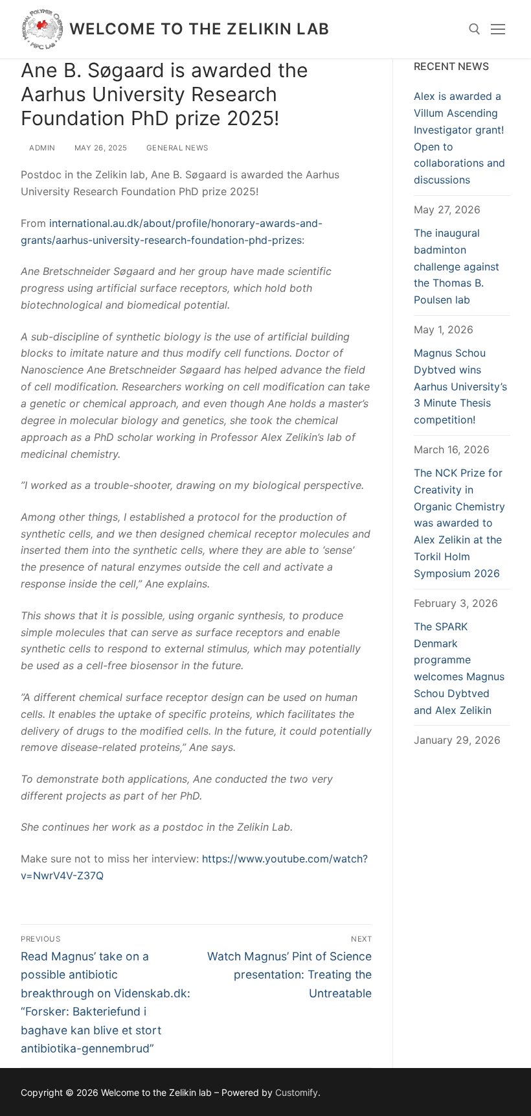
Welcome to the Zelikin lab (199, 28)
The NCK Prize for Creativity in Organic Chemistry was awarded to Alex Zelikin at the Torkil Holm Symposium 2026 (459, 523)
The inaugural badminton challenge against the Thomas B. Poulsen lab (456, 266)
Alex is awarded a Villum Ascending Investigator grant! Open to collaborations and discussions (459, 137)
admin (41, 147)
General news (176, 147)
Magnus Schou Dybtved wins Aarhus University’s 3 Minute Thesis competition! (460, 386)
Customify (296, 1092)
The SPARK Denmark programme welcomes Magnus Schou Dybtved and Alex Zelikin (459, 668)
